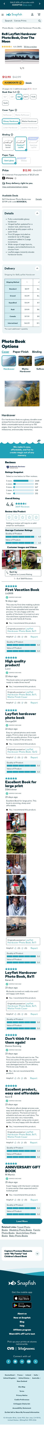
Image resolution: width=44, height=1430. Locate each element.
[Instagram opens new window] (16, 1360)
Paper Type (8, 155)
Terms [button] (22, 1391)
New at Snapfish (22, 1317)
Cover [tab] (5, 351)
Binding (6, 134)
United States (24, 1378)
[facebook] (9, 1360)
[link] (8, 141)
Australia (36, 1378)
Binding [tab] (37, 351)
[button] (3, 14)
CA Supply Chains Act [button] (21, 1404)
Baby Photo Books (18, 1235)
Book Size (9, 92)
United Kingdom (9, 1378)
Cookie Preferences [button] (21, 1400)
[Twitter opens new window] (36, 1360)
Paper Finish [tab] (21, 351)
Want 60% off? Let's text (22, 1333)
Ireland (28, 1375)
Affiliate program (22, 1329)
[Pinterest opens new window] (23, 1360)
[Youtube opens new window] (30, 1360)
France (20, 1375)
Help (22, 1325)
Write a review (30, 47)
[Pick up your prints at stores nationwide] (10, 1348)
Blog (22, 1321)
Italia (36, 1375)
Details (29, 83)
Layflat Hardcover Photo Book (29, 28)
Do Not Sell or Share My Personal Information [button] (22, 1412)
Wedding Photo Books (20, 1230)
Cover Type (8, 110)
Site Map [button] (21, 1387)
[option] (5, 96)
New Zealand (22, 1381)
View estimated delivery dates (15, 187)
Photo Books (7, 28)
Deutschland (10, 1375)
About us (22, 1313)
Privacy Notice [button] (21, 1395)
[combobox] (22, 21)
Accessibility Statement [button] (22, 1408)
